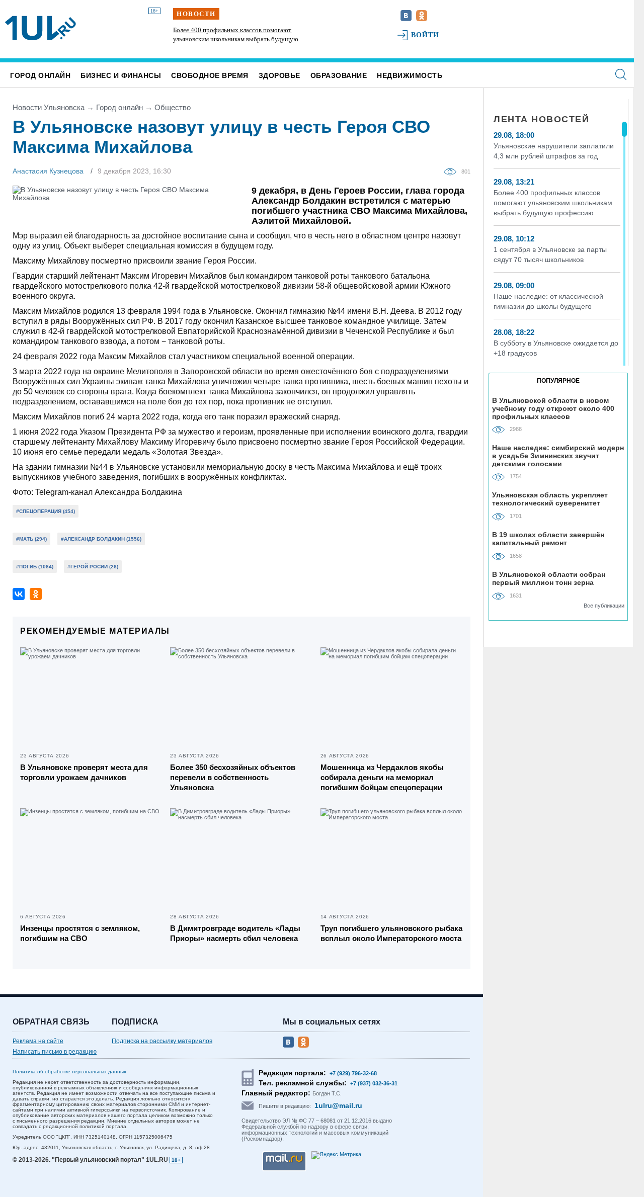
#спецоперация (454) (45, 511)
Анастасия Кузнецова (48, 171)
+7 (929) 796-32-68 (353, 1073)
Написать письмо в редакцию (55, 1051)
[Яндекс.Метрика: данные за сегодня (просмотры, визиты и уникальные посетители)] (336, 1155)
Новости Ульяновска (49, 107)
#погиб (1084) (34, 566)
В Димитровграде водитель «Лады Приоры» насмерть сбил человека (235, 933)
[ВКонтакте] (19, 594)
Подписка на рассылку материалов (162, 1041)
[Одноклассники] (36, 594)
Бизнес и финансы (120, 75)
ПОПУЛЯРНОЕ (558, 380)
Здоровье (279, 75)
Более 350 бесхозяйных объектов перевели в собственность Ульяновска (232, 777)
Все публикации (604, 606)
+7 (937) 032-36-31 (373, 1083)
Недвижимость (409, 75)
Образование (338, 75)
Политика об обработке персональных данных (69, 1071)
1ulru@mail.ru (338, 1105)
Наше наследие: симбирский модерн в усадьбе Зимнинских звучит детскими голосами (558, 455)
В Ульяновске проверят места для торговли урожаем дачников (84, 772)
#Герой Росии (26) (92, 566)
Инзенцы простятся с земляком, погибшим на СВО (80, 933)
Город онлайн (40, 75)
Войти (425, 35)
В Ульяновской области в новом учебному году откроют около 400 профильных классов (553, 408)
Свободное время (210, 75)
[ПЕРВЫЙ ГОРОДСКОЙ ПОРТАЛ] (40, 28)
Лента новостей (541, 119)
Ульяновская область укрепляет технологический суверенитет (550, 499)
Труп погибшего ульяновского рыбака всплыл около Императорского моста (391, 933)
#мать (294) (31, 539)
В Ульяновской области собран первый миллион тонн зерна (548, 578)
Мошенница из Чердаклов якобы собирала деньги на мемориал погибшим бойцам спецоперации (382, 777)
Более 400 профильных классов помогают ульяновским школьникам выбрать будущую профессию (235, 39)
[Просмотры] (452, 171)
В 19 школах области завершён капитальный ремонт (548, 539)
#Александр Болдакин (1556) (101, 539)
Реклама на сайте (38, 1041)
